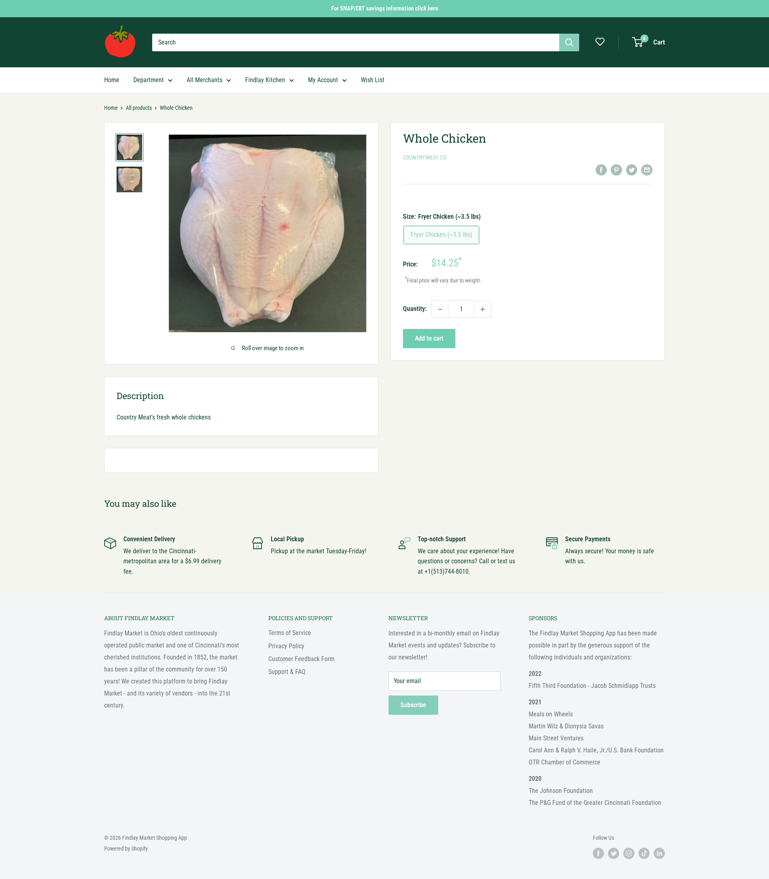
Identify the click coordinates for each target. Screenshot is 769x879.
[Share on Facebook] (601, 169)
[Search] (569, 42)
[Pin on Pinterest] (616, 169)
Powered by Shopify (126, 848)
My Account (323, 80)
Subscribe (413, 705)
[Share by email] (646, 169)
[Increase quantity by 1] (482, 309)
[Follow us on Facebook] (598, 853)
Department (148, 80)
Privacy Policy (286, 646)
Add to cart (429, 339)
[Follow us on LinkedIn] (659, 853)
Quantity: (415, 309)
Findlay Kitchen (265, 80)
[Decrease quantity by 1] (440, 309)
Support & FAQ (287, 671)
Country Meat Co (424, 158)
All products (139, 108)
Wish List (372, 80)
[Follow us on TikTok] (644, 853)
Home (111, 80)
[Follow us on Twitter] (613, 853)
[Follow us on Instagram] (628, 853)
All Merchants (204, 80)
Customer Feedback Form (301, 659)
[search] (355, 42)
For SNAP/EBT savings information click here (384, 8)
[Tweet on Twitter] (631, 169)
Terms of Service (289, 633)
